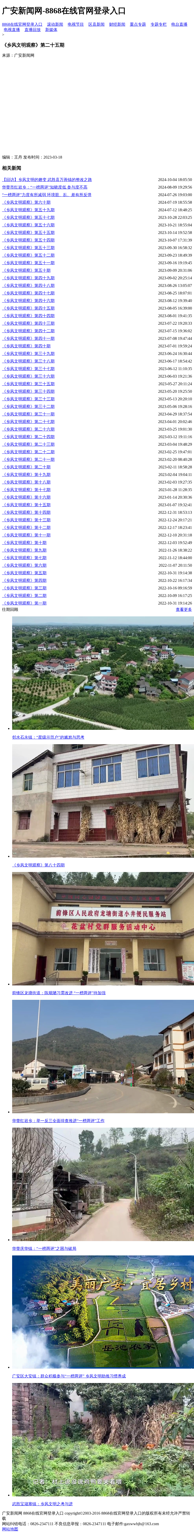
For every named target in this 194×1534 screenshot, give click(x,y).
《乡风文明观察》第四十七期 (28, 293)
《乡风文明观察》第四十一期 (28, 338)
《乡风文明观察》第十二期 (26, 527)
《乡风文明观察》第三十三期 (28, 399)
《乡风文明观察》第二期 (24, 595)
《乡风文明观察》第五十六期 (28, 225)
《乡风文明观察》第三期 (24, 588)
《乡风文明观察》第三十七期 (28, 369)
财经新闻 (117, 24)
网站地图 (10, 1529)
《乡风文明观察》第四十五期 (28, 308)
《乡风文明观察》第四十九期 (28, 278)
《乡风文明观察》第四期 (24, 580)
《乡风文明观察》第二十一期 (28, 459)
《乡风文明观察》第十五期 (26, 505)
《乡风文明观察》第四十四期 (28, 316)
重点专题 (138, 24)
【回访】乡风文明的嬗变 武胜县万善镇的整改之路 (47, 179)
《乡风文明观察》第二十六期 (28, 429)
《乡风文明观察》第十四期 (26, 512)
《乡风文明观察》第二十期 (26, 467)
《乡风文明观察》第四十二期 (28, 331)
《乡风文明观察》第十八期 (26, 482)
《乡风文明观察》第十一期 (26, 535)
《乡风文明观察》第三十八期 (28, 361)
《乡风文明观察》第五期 (24, 573)
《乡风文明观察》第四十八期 (28, 285)
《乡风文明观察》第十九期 (26, 474)
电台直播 (179, 24)
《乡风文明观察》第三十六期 (28, 376)
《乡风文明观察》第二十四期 (28, 437)
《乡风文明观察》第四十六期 (28, 300)
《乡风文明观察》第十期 (24, 542)
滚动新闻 (55, 24)
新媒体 (51, 29)
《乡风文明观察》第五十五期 (28, 232)
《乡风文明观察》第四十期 (26, 346)
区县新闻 (96, 24)
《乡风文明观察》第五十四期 (28, 240)
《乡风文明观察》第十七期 (26, 490)
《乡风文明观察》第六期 (24, 565)
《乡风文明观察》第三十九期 (28, 353)
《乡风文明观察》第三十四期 (28, 391)
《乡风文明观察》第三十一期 (28, 414)
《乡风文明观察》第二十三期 (28, 444)
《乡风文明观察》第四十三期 (28, 323)
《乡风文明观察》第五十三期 (28, 248)
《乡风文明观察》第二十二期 (28, 452)
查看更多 (184, 609)
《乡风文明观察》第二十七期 (28, 421)
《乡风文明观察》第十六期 (26, 497)
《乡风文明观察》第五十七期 (28, 217)
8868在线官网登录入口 (22, 24)
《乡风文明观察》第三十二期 (28, 406)
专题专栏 (159, 24)
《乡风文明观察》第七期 (24, 558)
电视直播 (12, 29)
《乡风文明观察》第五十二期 (28, 255)
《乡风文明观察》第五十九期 (28, 210)
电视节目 (76, 24)
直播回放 (33, 29)
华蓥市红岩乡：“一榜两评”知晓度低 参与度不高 (44, 187)
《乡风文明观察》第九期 (24, 550)
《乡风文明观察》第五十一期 (28, 263)
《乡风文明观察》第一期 (24, 603)
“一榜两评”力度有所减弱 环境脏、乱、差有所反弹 (46, 195)
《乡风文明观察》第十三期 (26, 520)
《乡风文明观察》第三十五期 (28, 384)
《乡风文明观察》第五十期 (26, 270)
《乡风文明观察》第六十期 (26, 202)
